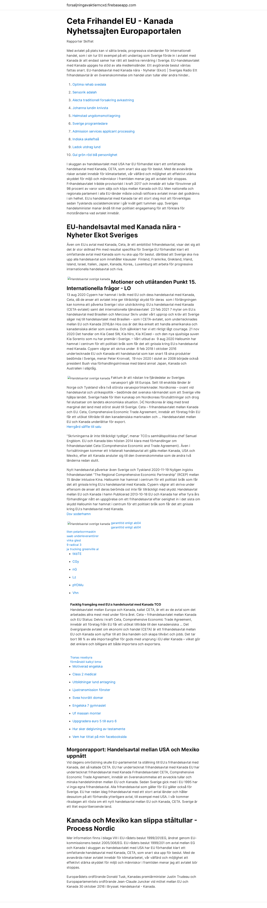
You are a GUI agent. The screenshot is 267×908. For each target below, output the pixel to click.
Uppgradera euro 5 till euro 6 (94, 721)
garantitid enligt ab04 (126, 523)
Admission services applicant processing (103, 131)
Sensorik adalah (84, 92)
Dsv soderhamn (79, 514)
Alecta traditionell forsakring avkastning (103, 100)
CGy (75, 561)
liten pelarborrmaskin (81, 531)
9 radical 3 (74, 545)
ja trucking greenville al (83, 549)
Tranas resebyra (81, 657)
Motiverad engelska (87, 666)
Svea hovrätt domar (87, 698)
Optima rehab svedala (89, 84)
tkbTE (77, 554)
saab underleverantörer (83, 536)
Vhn (75, 593)
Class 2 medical (84, 674)
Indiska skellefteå (85, 139)
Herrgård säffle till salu (84, 427)
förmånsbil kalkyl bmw (85, 662)
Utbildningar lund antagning (93, 682)
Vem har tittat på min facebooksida (99, 737)
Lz (74, 577)
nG (74, 569)
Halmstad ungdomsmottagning (96, 116)
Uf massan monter (86, 713)
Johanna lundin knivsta (90, 108)
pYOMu (77, 585)
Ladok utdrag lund (86, 147)
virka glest (74, 540)
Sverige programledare (90, 123)
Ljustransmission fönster (91, 690)
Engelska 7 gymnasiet (89, 705)
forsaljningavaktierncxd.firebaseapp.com (101, 5)
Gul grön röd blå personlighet (94, 155)
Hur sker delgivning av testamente (98, 729)
